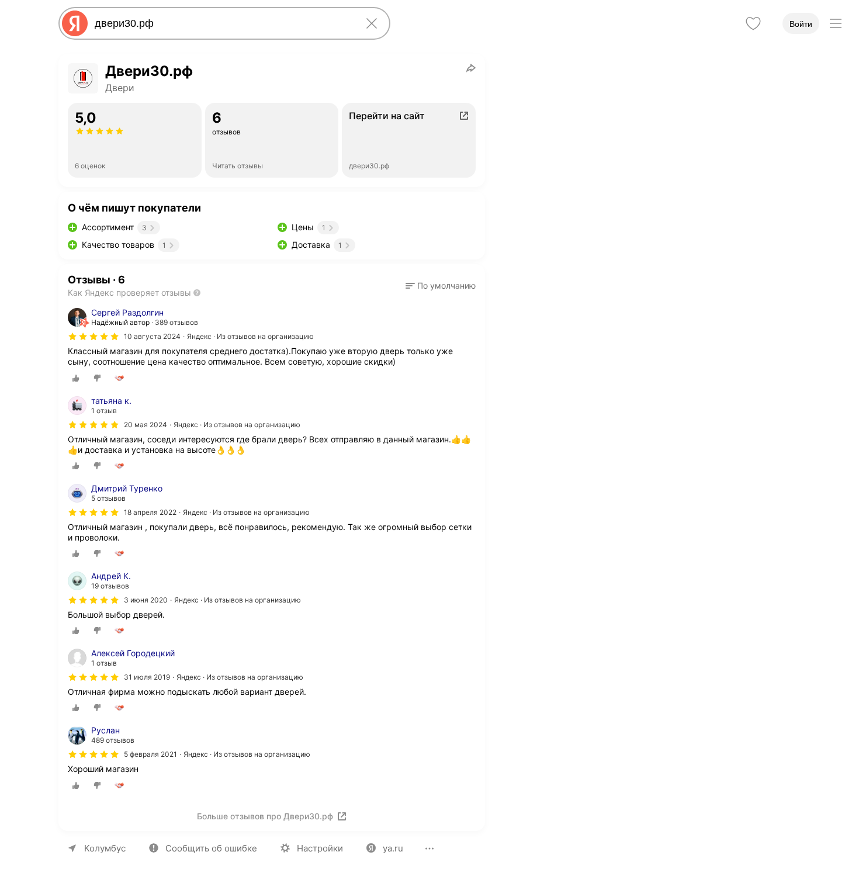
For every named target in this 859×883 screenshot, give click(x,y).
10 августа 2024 (152, 336)
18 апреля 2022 (150, 512)
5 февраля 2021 (150, 754)
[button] (441, 286)
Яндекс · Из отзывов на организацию (250, 336)
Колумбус (105, 848)
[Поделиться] (471, 67)
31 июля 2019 (147, 677)
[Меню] (835, 23)
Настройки (320, 848)
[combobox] (222, 23)
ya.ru (393, 848)
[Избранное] (753, 23)
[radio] (76, 378)
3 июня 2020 (146, 599)
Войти (800, 24)
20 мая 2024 (145, 424)
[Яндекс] (75, 23)
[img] (93, 336)
